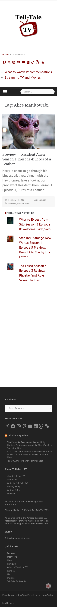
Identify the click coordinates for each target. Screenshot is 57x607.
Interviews (12, 556)
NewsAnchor (48, 595)
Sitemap (11, 493)
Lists (9, 574)
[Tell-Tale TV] (28, 24)
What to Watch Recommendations (28, 72)
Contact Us (12, 479)
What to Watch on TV (17, 567)
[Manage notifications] (48, 585)
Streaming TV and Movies (23, 77)
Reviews (11, 553)
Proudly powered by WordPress (17, 595)
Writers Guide (13, 490)
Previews (12, 203)
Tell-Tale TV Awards (16, 581)
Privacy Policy (13, 486)
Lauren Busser (40, 200)
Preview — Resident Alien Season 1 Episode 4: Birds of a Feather (26, 159)
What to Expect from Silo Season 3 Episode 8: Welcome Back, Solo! (35, 224)
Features (11, 570)
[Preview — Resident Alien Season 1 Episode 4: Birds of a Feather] (28, 131)
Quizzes (11, 577)
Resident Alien (23, 203)
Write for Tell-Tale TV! (17, 483)
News (9, 560)
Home (5, 54)
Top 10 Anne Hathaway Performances (25, 460)
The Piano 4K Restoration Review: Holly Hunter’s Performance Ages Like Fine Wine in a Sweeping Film (29, 445)
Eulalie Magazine (18, 435)
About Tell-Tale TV (16, 476)
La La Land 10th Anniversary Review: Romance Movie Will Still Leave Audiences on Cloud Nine (29, 454)
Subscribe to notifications (17, 538)
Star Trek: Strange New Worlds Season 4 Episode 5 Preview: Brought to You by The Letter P (35, 247)
